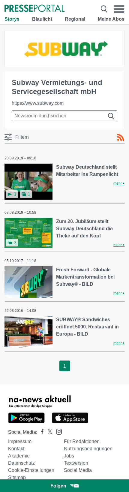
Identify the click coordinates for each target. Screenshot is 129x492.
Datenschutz (21, 463)
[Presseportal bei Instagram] (57, 431)
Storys (12, 19)
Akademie (19, 455)
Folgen (58, 485)
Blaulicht (42, 19)
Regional (75, 19)
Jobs (69, 455)
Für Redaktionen (82, 441)
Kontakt (16, 448)
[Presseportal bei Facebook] (40, 432)
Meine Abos (111, 19)
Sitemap (17, 477)
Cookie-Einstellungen (31, 470)
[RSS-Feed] (120, 137)
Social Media (78, 470)
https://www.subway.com (38, 103)
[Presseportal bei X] (48, 432)
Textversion (76, 463)
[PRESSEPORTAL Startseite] (34, 9)
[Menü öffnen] (119, 9)
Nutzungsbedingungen (88, 448)
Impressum (20, 441)
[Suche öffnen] (104, 9)
